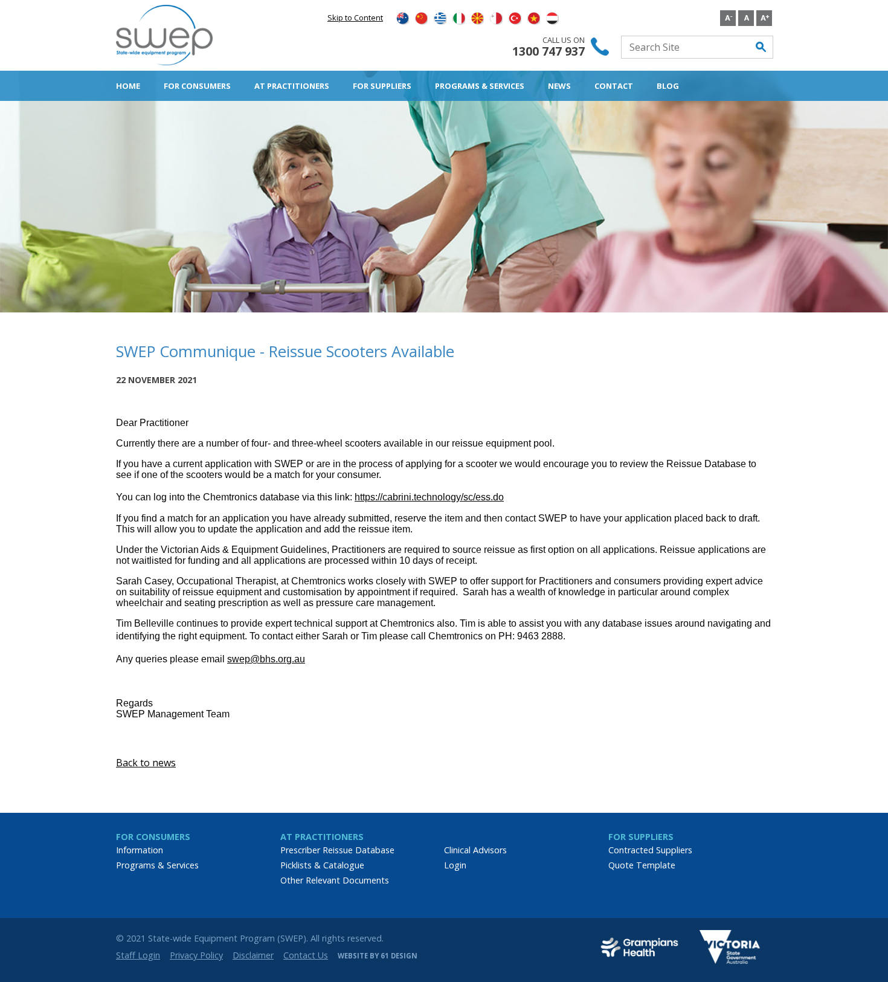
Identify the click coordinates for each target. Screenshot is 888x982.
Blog (668, 85)
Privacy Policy (196, 955)
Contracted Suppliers (650, 850)
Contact (613, 85)
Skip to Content (355, 17)
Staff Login (138, 955)
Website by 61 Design (377, 955)
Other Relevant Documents (334, 880)
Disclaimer (253, 955)
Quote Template (641, 865)
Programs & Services (479, 85)
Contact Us (305, 955)
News (559, 85)
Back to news (146, 762)
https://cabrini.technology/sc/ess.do (429, 497)
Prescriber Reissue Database (337, 850)
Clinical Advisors (475, 850)
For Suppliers (382, 85)
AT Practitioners (291, 85)
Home (128, 85)
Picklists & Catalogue (322, 865)
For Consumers (197, 85)
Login (455, 865)
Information (139, 850)
